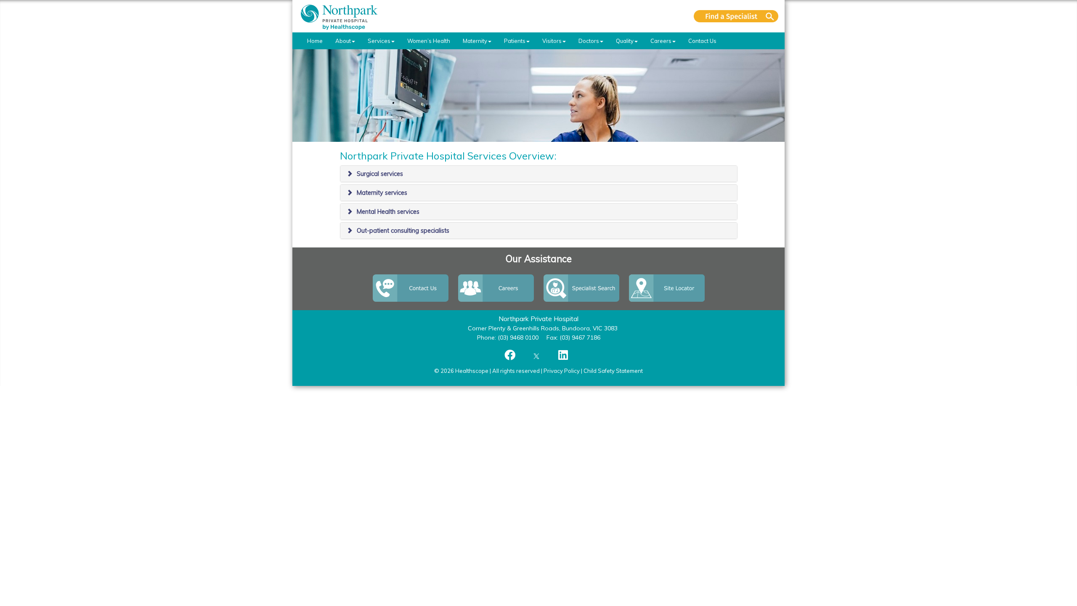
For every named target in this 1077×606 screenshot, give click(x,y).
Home (315, 40)
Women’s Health (428, 40)
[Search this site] (736, 16)
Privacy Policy (562, 370)
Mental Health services (388, 211)
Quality (625, 40)
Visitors (552, 40)
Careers (660, 40)
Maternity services (382, 193)
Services (379, 40)
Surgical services (380, 174)
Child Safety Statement (613, 370)
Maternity (475, 40)
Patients (514, 40)
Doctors (588, 40)
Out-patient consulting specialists (403, 230)
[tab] (538, 174)
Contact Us (702, 40)
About (343, 40)
